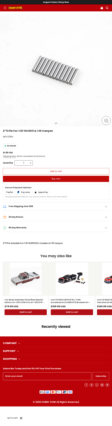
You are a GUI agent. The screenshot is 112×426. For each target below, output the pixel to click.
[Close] (21, 418)
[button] (5, 8)
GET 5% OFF (12, 418)
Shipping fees (9, 156)
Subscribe (101, 376)
